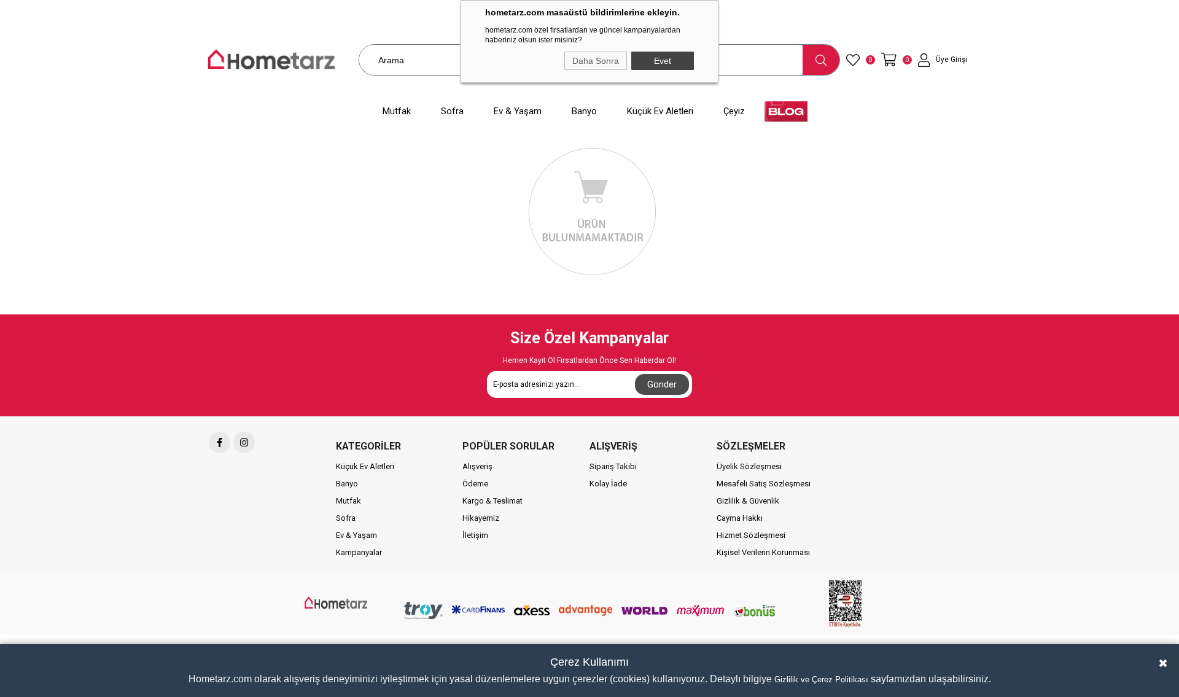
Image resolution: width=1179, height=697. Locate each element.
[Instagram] (244, 442)
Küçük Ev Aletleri (365, 466)
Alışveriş (477, 466)
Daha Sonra (595, 61)
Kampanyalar (359, 552)
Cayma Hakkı (740, 518)
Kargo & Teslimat (492, 500)
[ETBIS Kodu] (845, 604)
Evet (662, 61)
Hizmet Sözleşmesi (751, 535)
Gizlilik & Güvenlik (748, 500)
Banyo (347, 483)
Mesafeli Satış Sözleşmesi (764, 483)
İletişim (475, 535)
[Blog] (786, 111)
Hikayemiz (480, 518)
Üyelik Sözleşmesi (749, 466)
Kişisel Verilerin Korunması (763, 552)
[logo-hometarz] (337, 603)
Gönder (662, 384)
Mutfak (348, 500)
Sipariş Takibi (613, 466)
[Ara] (821, 60)
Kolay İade (608, 483)
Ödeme (475, 483)
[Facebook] (219, 442)
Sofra (346, 518)
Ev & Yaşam (356, 535)
